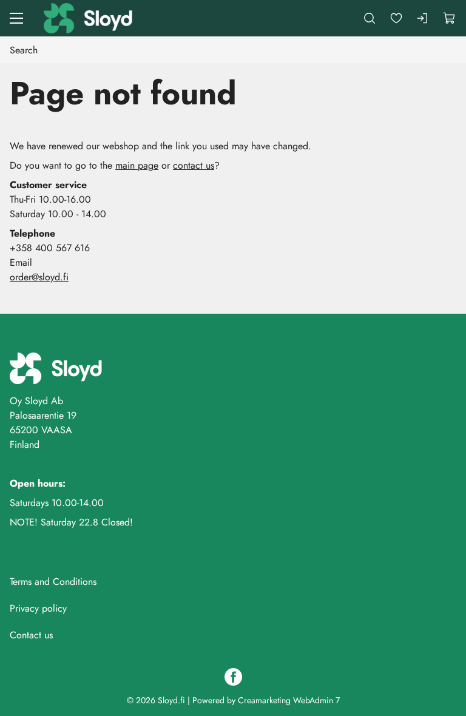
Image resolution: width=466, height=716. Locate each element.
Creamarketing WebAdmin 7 (289, 700)
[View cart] (449, 18)
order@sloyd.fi (39, 277)
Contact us (31, 635)
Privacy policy (38, 608)
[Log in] (423, 18)
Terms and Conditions (53, 582)
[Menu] (16, 18)
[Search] (369, 18)
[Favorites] (396, 18)
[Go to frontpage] (89, 18)
